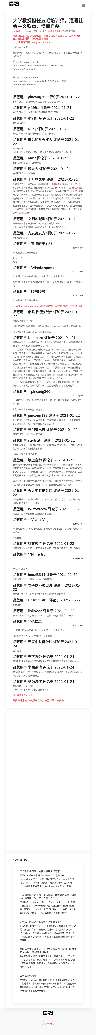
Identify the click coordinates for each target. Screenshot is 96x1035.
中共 (54, 31)
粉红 (58, 31)
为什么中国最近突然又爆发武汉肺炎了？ (41, 921)
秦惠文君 (76, 187)
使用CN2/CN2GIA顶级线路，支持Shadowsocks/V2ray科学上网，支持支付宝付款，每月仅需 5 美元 (48, 37)
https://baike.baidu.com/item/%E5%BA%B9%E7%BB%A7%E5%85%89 (47, 306)
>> (14, 252)
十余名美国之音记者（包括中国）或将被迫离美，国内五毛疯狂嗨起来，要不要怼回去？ (48, 897)
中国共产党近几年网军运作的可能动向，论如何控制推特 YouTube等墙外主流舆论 (48, 951)
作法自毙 (20, 213)
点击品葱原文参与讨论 (23, 695)
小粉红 (49, 31)
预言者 (18, 31)
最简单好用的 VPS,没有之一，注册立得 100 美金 (38, 700)
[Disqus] (48, 752)
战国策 (55, 184)
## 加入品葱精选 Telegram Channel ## (33, 42)
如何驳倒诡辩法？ (29, 975)
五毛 (44, 31)
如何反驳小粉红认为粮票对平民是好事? (40, 871)
